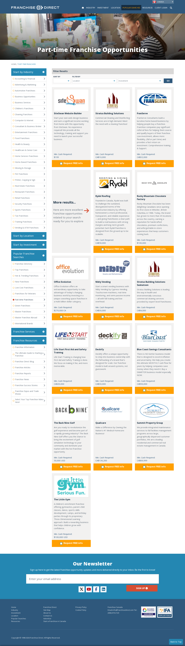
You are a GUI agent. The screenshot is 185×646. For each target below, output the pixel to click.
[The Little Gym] (71, 486)
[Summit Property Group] (154, 410)
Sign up (140, 588)
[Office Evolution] (71, 269)
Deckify (99, 349)
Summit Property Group (150, 422)
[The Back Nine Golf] (71, 410)
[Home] (83, 7)
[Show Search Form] (171, 7)
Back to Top (176, 641)
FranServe (142, 113)
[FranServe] (154, 100)
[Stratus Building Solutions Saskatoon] (154, 269)
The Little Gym (62, 499)
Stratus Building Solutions (109, 113)
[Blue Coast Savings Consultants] (154, 336)
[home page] (35, 7)
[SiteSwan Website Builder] (71, 100)
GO (168, 80)
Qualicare (100, 422)
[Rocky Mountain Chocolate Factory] (154, 183)
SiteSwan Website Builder (68, 113)
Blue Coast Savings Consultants (154, 349)
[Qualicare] (113, 410)
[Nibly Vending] (113, 269)
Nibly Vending (103, 281)
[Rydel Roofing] (113, 183)
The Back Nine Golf (64, 422)
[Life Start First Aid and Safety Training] (71, 336)
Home (13, 64)
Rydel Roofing (102, 196)
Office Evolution (62, 281)
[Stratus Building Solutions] (113, 100)
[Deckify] (113, 336)
